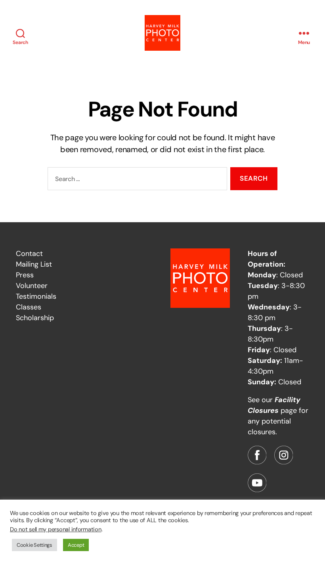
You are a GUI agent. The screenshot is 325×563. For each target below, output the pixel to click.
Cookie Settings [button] (34, 545)
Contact (29, 253)
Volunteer (32, 285)
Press (25, 275)
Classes (28, 307)
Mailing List (34, 264)
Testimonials (36, 296)
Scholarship (35, 318)
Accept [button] (76, 545)
